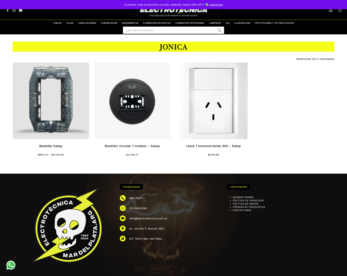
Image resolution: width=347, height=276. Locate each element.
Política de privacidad (248, 200)
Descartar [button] (216, 4)
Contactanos (242, 210)
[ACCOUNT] (331, 10)
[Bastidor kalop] (51, 101)
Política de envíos (245, 203)
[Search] (219, 30)
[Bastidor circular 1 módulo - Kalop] (132, 101)
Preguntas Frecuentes (249, 206)
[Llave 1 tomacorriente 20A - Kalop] (213, 101)
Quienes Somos (243, 197)
